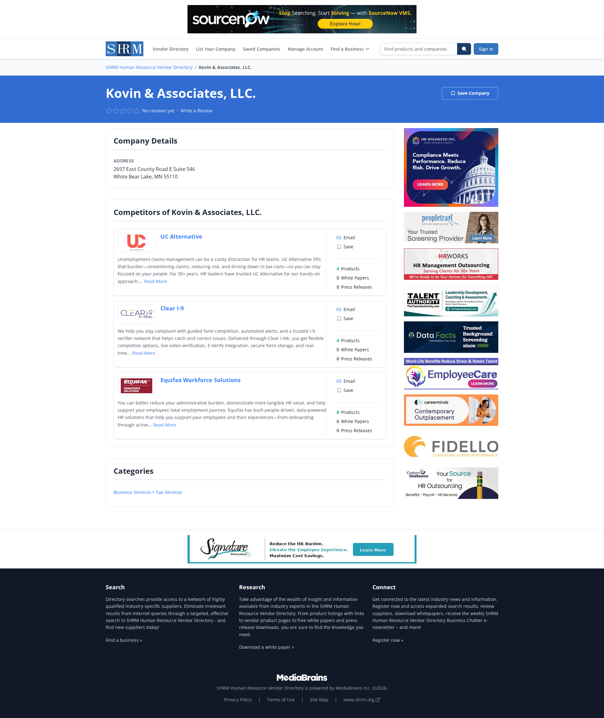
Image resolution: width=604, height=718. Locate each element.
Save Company (473, 93)
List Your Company (215, 49)
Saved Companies (261, 49)
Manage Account (305, 49)
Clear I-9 (172, 308)
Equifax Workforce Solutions (200, 380)
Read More (155, 281)
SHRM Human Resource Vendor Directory (149, 67)
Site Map (319, 700)
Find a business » (124, 640)
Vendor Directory (170, 49)
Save (348, 247)
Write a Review (197, 110)
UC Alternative (181, 236)
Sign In (486, 49)
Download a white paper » (266, 647)
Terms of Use (281, 700)
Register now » (387, 640)
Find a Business (347, 49)
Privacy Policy (238, 700)
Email (349, 237)
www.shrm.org (360, 700)
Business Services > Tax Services (148, 492)
